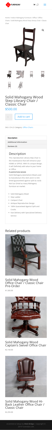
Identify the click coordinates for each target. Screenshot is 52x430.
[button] (43, 30)
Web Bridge (29, 424)
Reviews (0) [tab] (12, 146)
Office (35, 18)
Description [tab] (12, 138)
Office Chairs (28, 127)
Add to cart (24, 116)
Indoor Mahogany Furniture (21, 18)
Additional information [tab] (17, 142)
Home (7, 18)
